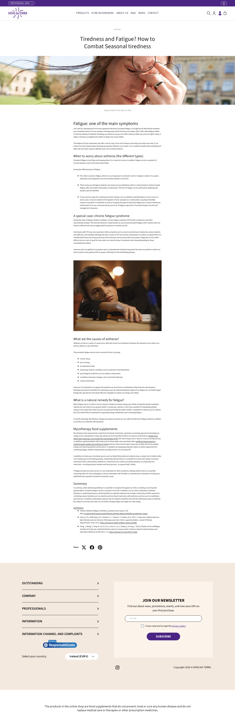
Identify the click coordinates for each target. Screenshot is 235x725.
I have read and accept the (165, 626)
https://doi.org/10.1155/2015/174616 (123, 532)
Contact (153, 13)
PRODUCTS (82, 13)
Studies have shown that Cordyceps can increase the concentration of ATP (115, 437)
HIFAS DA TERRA (202, 667)
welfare (117, 29)
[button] (225, 13)
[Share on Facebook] (92, 547)
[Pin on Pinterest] (100, 547)
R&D (133, 13)
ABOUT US (122, 13)
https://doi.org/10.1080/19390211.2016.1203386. (118, 522)
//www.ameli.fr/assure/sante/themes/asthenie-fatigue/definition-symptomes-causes (115, 513)
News (141, 13)
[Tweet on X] (84, 547)
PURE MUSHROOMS (102, 13)
